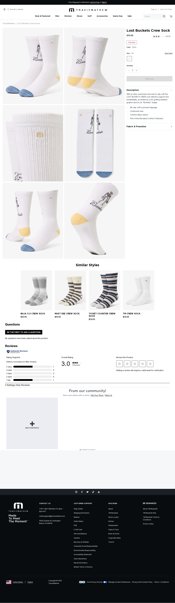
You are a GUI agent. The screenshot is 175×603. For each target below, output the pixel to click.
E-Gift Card (78, 530)
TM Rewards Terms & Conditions (151, 518)
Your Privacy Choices (95, 582)
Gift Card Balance (80, 534)
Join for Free (95, 2)
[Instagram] (76, 492)
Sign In (104, 2)
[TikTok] (93, 492)
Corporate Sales (114, 538)
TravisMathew (8, 23)
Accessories (102, 16)
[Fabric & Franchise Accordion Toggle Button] (171, 127)
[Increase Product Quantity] (136, 70)
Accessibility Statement (83, 554)
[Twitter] (87, 492)
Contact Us (45, 503)
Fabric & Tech (113, 530)
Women (68, 16)
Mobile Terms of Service (83, 567)
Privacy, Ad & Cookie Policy (142, 582)
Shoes (79, 16)
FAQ (75, 525)
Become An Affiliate (81, 542)
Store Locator (113, 517)
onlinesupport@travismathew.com (52, 516)
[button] (156, 289)
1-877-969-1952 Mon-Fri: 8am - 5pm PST (51, 510)
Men (57, 16)
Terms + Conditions (161, 582)
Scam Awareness (80, 559)
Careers (77, 538)
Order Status (78, 521)
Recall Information (80, 563)
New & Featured (42, 16)
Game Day (117, 16)
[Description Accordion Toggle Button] (171, 90)
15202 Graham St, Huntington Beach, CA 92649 (50, 522)
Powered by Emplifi (88, 449)
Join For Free (166, 9)
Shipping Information (81, 513)
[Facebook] (82, 492)
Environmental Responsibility (85, 550)
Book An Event (113, 534)
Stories (111, 521)
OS (129, 58)
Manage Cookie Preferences (119, 582)
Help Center (78, 509)
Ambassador (113, 525)
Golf (90, 16)
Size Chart (168, 53)
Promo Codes (148, 524)
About (110, 509)
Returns (77, 517)
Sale (130, 16)
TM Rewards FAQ (149, 513)
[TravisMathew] (88, 9)
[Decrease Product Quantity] (129, 70)
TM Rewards (113, 513)
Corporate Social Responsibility (86, 546)
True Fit (111, 542)
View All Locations (16, 9)
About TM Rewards (150, 509)
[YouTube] (98, 492)
